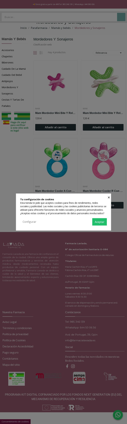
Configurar (29, 222)
